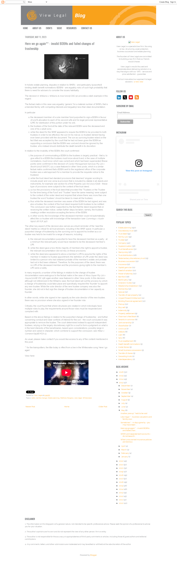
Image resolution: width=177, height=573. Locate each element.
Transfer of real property (128, 295)
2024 (121, 379)
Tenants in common (126, 320)
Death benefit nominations (129, 344)
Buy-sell (121, 307)
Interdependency (125, 359)
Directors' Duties (125, 283)
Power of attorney (125, 274)
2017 (121, 479)
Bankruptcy (123, 280)
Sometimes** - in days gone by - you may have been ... (135, 424)
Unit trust (122, 329)
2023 (121, 383)
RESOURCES (71, 28)
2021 (121, 465)
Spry (120, 338)
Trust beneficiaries (125, 249)
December (126, 386)
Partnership (123, 289)
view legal (78, 398)
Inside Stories (123, 347)
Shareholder (123, 326)
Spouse (121, 292)
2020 (121, 468)
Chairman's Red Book (127, 316)
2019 (121, 472)
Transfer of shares (125, 353)
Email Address (123, 112)
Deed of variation (125, 270)
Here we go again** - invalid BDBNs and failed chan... (135, 429)
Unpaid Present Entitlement (129, 298)
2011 (121, 500)
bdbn (33, 398)
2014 (121, 489)
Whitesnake (87, 398)
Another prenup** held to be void (134, 413)
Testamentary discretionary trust (131, 258)
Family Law (123, 237)
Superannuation (125, 246)
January (124, 457)
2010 (121, 503)
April (123, 446)
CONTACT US (86, 28)
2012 (121, 496)
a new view (138, 82)
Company (122, 243)
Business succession (126, 261)
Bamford (122, 277)
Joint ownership (124, 323)
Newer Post (30, 407)
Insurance (122, 264)
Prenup (121, 304)
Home (66, 407)
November (126, 389)
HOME (25, 28)
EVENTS (49, 28)
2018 (121, 475)
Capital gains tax (125, 267)
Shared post (135, 199)
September (126, 396)
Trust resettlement (125, 341)
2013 (121, 493)
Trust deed (122, 234)
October (124, 393)
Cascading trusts (125, 356)
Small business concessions (129, 350)
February (125, 453)
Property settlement (126, 313)
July (123, 403)
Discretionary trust (125, 231)
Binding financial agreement (130, 301)
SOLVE (59, 28)
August (124, 400)
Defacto (121, 332)
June (123, 407)
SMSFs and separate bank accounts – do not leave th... (136, 435)
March (124, 450)
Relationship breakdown (128, 286)
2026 (121, 372)
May (123, 410)
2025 (121, 376)
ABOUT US (36, 28)
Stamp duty (123, 252)
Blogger (93, 555)
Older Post (103, 407)
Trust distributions (125, 255)
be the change (41, 398)
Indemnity (122, 310)
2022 (121, 461)
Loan (120, 335)
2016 (121, 482)
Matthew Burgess (66, 398)
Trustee (121, 240)
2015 (121, 486)
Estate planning (53, 398)
